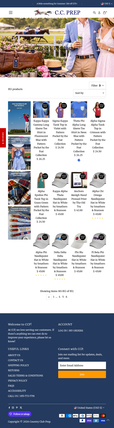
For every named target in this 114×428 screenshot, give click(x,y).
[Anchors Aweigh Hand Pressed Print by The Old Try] (79, 180)
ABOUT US (14, 355)
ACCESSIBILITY (17, 390)
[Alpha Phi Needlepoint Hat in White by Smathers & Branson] (41, 241)
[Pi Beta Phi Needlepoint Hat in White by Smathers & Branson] (98, 241)
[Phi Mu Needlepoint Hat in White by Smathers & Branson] (79, 241)
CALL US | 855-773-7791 (21, 395)
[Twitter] (21, 407)
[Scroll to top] (108, 420)
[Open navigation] (10, 12)
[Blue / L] (78, 160)
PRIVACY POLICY (17, 380)
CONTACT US (15, 360)
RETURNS (13, 370)
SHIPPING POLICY (18, 365)
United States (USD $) (89, 407)
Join (82, 374)
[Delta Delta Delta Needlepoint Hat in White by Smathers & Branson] (60, 241)
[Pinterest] (16, 407)
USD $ (107, 3)
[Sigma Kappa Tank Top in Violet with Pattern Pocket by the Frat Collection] (60, 109)
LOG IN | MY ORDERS (70, 330)
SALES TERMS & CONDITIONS (25, 375)
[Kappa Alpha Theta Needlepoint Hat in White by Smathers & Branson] (60, 180)
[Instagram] (13, 407)
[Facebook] (9, 407)
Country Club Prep (40, 421)
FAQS (11, 385)
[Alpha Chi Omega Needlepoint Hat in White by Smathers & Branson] (98, 180)
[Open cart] (104, 12)
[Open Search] (94, 12)
